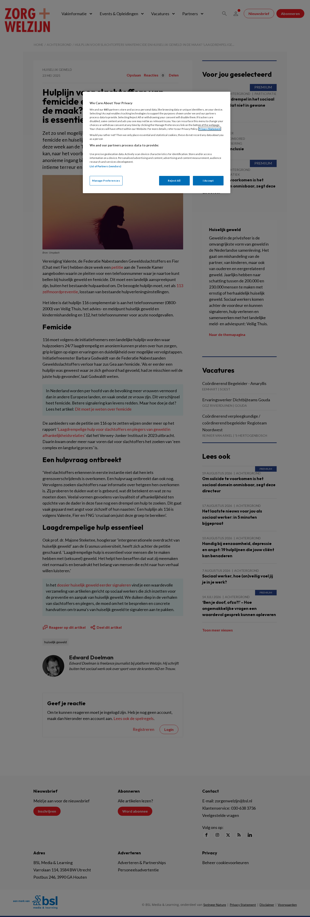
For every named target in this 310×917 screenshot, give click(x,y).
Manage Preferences (106, 180)
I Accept (208, 180)
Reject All (174, 180)
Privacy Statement (210, 128)
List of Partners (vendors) (105, 166)
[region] (156, 142)
